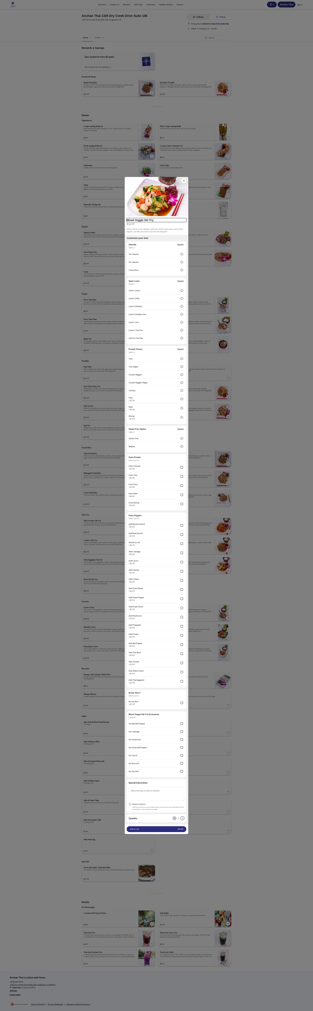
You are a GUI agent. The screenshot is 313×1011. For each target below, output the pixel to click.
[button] (156, 196)
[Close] (183, 180)
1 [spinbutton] (178, 818)
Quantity (133, 818)
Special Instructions (138, 782)
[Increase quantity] (182, 818)
